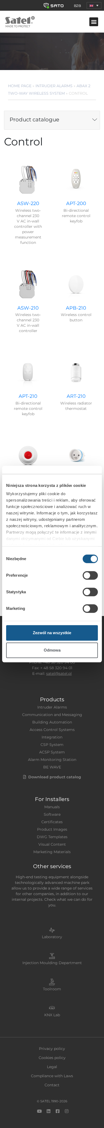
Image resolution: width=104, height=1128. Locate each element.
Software (52, 814)
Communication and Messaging (52, 714)
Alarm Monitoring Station (52, 759)
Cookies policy (52, 1057)
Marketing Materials (52, 851)
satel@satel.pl (59, 673)
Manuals (52, 806)
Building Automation (52, 722)
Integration (52, 737)
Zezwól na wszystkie (52, 632)
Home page (19, 85)
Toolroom (52, 989)
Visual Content (52, 844)
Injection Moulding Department (52, 962)
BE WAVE (52, 767)
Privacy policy (52, 1048)
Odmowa (52, 650)
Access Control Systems (52, 729)
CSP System (52, 744)
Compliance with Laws (52, 1075)
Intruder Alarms (54, 85)
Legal (52, 1066)
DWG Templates (52, 836)
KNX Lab (52, 1014)
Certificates (52, 821)
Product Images (52, 829)
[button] (94, 5)
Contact (52, 1085)
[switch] (90, 575)
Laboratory (52, 936)
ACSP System (52, 752)
